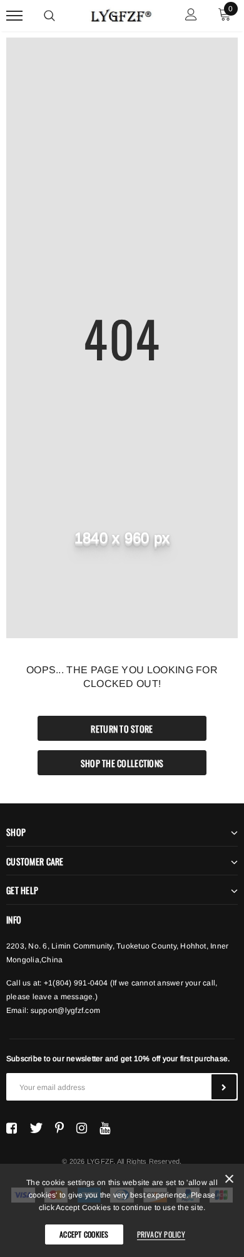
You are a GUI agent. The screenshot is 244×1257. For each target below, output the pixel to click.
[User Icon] (191, 16)
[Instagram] (81, 1128)
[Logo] (120, 13)
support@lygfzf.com (65, 1010)
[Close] (229, 1181)
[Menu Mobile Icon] (14, 16)
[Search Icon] (49, 15)
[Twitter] (36, 1128)
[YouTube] (104, 1128)
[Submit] (223, 1086)
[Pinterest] (59, 1128)
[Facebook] (11, 1128)
